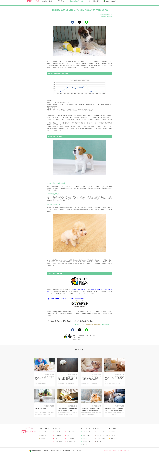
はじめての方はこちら (37, 450)
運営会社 (46, 450)
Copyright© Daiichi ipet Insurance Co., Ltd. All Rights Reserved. (117, 450)
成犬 (100, 441)
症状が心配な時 (114, 431)
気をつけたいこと (107, 324)
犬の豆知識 (85, 438)
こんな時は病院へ (58, 441)
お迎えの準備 (43, 435)
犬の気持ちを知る (70, 438)
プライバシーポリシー (56, 450)
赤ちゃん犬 (102, 435)
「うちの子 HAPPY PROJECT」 (78, 289)
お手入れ (68, 435)
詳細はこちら (76, 339)
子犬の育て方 (57, 431)
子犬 (101, 438)
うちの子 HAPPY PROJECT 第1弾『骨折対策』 (66, 299)
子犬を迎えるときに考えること (94, 324)
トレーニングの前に (101, 431)
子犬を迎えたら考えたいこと (73, 431)
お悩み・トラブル (81, 324)
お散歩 (56, 438)
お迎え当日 (42, 438)
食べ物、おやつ (58, 435)
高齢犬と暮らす (114, 438)
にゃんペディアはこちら (78, 450)
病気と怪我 (113, 435)
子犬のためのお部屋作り (41, 408)
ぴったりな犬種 (43, 431)
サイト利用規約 (66, 450)
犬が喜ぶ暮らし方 (86, 431)
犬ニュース (85, 444)
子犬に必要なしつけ (71, 441)
